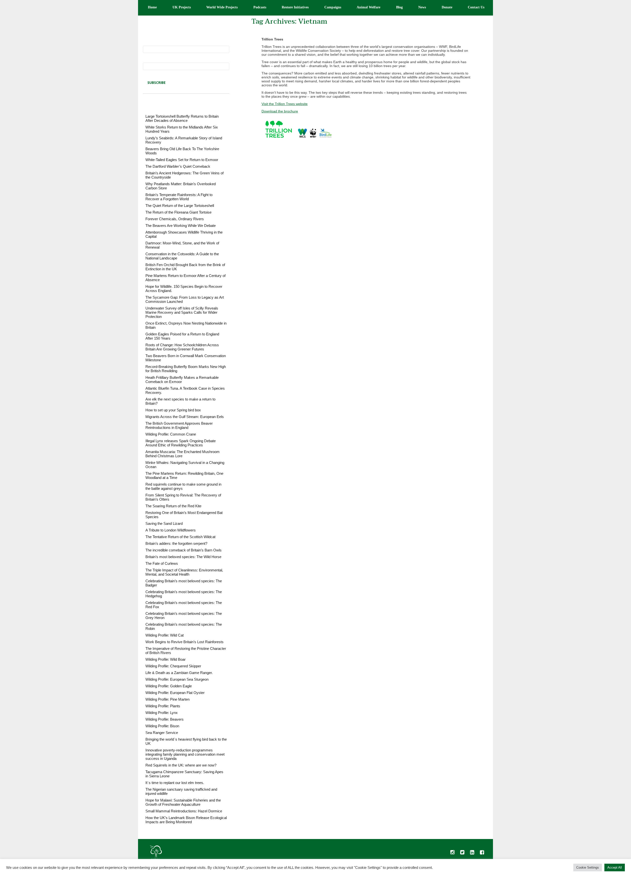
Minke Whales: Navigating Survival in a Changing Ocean (184, 464)
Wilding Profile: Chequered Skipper (173, 666)
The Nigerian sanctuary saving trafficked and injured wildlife (181, 791)
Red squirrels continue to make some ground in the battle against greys (183, 486)
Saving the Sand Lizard (164, 523)
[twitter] (462, 853)
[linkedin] (472, 853)
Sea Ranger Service (161, 732)
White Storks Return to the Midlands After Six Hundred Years (181, 129)
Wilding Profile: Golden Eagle (168, 686)
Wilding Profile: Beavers (164, 719)
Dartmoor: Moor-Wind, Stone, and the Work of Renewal (182, 245)
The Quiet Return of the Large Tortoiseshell (179, 205)
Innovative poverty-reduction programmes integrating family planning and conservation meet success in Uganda (185, 754)
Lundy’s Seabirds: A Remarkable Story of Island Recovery (183, 140)
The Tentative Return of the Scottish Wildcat (180, 537)
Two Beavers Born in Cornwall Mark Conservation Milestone (185, 358)
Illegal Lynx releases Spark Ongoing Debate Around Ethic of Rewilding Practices (180, 443)
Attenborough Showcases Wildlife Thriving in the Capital (184, 234)
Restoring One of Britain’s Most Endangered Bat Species (184, 515)
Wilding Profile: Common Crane (170, 434)
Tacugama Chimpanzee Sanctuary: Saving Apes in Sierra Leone (184, 774)
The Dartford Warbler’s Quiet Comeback (177, 166)
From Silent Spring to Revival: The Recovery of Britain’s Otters (183, 497)
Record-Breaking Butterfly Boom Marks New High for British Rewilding (185, 369)
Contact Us (476, 7)
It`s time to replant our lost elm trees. (174, 783)
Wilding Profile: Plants (162, 706)
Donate (447, 7)
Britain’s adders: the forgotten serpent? (176, 543)
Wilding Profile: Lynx (161, 713)
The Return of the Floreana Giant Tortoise (178, 212)
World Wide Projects (222, 7)
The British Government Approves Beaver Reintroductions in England (179, 425)
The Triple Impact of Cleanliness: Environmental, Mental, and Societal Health (184, 572)
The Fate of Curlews (161, 563)
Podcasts (259, 7)
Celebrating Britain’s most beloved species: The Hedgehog (183, 594)
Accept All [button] (614, 867)
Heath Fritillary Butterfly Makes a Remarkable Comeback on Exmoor (182, 379)
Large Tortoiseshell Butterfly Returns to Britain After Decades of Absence (182, 118)
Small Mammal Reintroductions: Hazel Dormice (183, 811)
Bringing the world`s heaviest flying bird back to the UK (186, 741)
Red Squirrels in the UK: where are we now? (180, 765)
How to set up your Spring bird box (173, 410)
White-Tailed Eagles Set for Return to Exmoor (181, 160)
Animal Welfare (368, 7)
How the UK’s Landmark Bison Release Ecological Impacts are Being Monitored (186, 820)
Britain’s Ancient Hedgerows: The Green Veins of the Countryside (184, 175)
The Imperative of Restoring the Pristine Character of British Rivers (185, 650)
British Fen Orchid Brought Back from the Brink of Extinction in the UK (185, 267)
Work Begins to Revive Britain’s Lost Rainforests (184, 642)
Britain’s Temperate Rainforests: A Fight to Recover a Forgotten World (178, 197)
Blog (399, 7)
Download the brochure (280, 111)
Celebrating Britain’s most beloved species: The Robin (183, 626)
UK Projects (182, 7)
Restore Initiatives (295, 7)
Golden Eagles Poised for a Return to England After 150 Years (182, 336)
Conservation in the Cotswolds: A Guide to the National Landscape (182, 256)
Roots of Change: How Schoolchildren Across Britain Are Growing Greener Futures (182, 347)
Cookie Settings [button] (587, 867)
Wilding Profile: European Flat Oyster (175, 693)
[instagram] (452, 853)
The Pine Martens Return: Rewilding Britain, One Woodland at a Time (184, 475)
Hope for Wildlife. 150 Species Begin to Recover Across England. (183, 288)
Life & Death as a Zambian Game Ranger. (179, 673)
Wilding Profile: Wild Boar (165, 659)
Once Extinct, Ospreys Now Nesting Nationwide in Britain (186, 325)
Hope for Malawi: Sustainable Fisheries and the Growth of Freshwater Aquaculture (183, 802)
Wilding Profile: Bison (162, 726)
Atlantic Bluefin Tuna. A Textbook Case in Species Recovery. (185, 390)
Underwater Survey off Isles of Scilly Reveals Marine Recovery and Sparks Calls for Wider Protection (181, 312)
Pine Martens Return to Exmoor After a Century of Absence (185, 278)
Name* (148, 44)
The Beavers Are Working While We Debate (180, 225)
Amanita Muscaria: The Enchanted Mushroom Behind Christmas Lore (182, 454)
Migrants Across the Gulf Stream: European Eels (184, 417)
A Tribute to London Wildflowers (170, 530)
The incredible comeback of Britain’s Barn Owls (183, 550)
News (422, 7)
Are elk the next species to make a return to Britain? (180, 401)
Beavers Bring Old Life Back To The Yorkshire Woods (182, 151)
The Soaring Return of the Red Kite (173, 506)
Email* (148, 61)
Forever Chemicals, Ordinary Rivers (174, 219)
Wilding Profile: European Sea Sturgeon (177, 679)
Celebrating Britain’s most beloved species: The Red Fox (183, 605)
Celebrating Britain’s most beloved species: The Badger (183, 583)
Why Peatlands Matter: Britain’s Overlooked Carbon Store (180, 186)
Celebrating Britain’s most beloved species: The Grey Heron (183, 615)
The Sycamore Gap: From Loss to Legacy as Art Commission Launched (184, 299)
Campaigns (332, 7)
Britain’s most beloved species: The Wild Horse (183, 557)
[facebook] (482, 853)
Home (152, 7)
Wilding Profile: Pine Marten (167, 699)
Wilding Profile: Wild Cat (164, 635)
